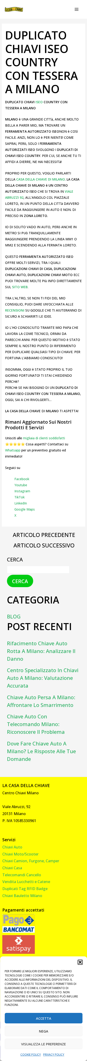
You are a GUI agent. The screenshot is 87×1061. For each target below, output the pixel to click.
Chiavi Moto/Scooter (20, 854)
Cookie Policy (30, 1055)
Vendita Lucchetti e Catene (26, 881)
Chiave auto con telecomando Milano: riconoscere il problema (36, 724)
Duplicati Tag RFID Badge (25, 888)
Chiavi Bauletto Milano (22, 895)
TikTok (19, 497)
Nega (43, 1031)
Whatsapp (12, 450)
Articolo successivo (43, 545)
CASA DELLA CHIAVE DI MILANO (40, 179)
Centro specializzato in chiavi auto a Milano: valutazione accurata (42, 678)
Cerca (15, 559)
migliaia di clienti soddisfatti (44, 438)
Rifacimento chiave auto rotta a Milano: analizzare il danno (41, 651)
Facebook (21, 479)
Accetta (43, 1018)
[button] (80, 962)
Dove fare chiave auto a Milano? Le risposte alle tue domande (41, 751)
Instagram (22, 491)
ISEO (39, 102)
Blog (14, 616)
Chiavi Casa (12, 867)
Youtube (20, 485)
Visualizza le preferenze (43, 1044)
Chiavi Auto (12, 847)
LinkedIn (20, 503)
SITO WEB (20, 287)
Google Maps (24, 509)
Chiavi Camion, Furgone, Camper (30, 860)
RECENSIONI (15, 310)
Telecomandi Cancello (21, 874)
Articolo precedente (44, 535)
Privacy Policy (53, 1055)
